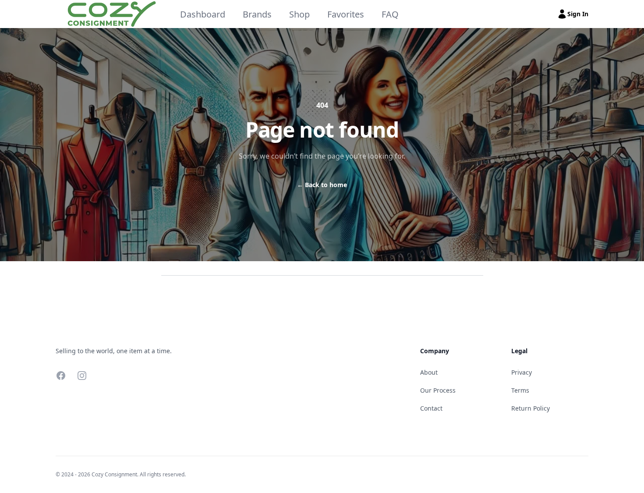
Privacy (521, 372)
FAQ (390, 14)
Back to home (322, 185)
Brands (257, 14)
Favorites (345, 14)
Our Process (438, 390)
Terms (520, 390)
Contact (431, 408)
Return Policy (530, 408)
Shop (299, 14)
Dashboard (202, 14)
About (429, 372)
